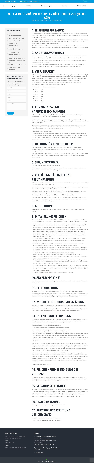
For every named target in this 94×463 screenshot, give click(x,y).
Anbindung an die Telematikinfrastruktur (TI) (16, 48)
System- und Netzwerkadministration (15, 34)
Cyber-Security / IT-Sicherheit (16, 38)
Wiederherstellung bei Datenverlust (14, 68)
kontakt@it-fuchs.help (10, 1)
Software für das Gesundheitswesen (13, 44)
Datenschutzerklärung (50, 440)
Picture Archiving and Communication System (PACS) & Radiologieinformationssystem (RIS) (17, 59)
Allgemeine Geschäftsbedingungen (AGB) (44, 444)
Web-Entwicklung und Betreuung (17, 65)
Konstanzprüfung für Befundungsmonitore (14, 53)
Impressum (47, 439)
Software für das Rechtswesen (16, 41)
